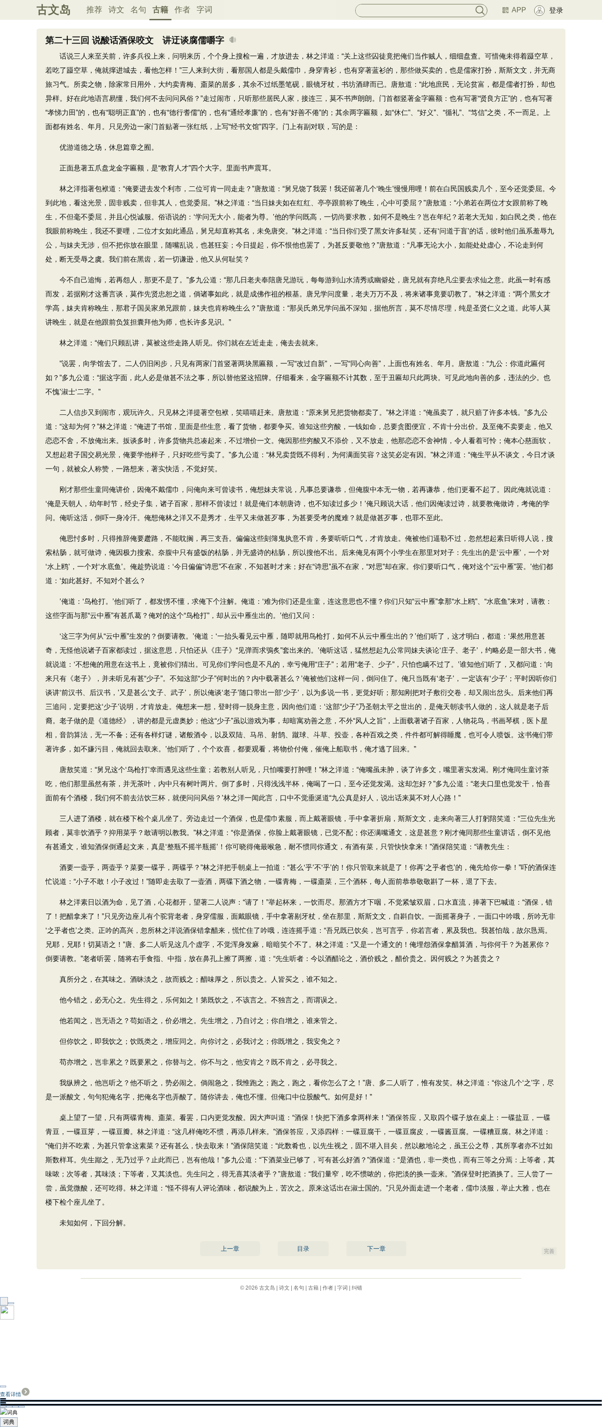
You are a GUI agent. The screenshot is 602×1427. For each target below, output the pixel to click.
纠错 (357, 1288)
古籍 (160, 9)
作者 (182, 9)
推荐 (94, 9)
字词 (204, 9)
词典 (9, 1422)
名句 (138, 9)
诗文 (116, 9)
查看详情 (10, 1394)
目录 (303, 1248)
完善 (549, 1251)
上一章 (230, 1248)
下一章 (376, 1248)
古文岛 (54, 9)
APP (519, 10)
